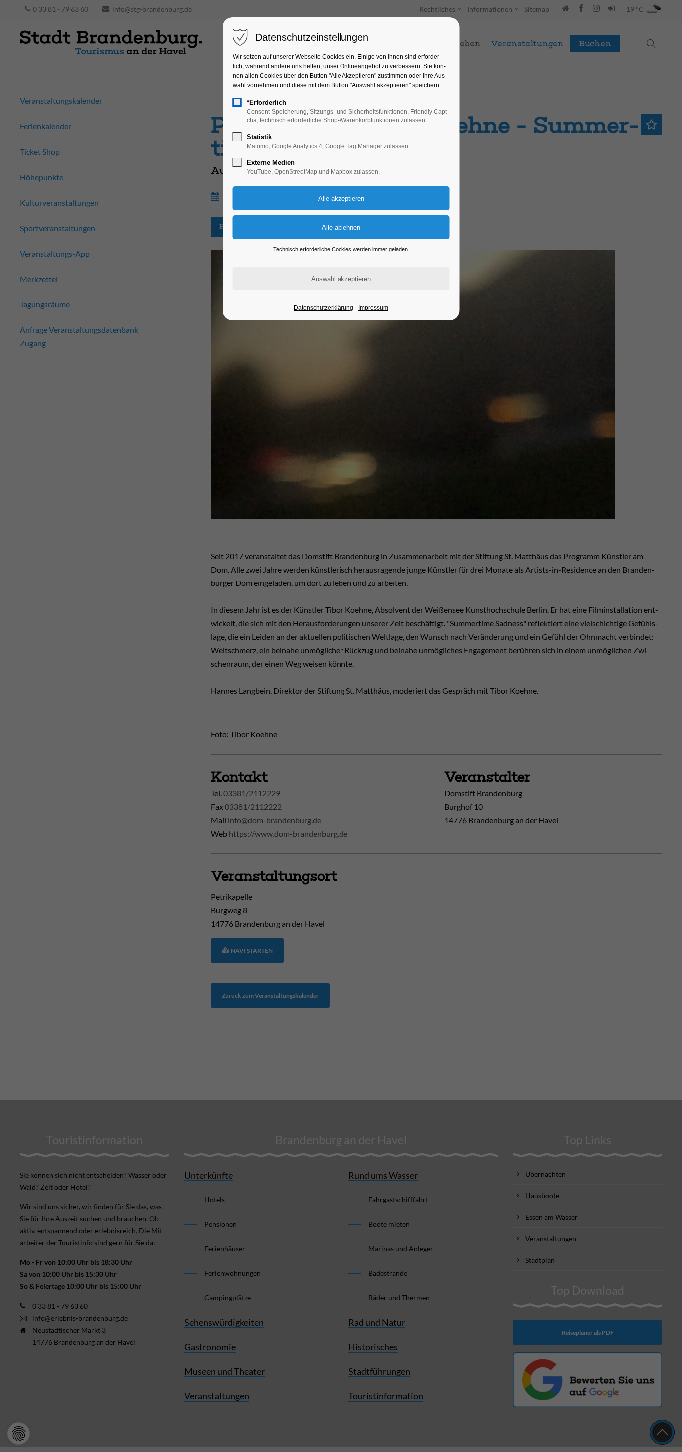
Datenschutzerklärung (323, 307)
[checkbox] (237, 102)
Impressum (373, 307)
